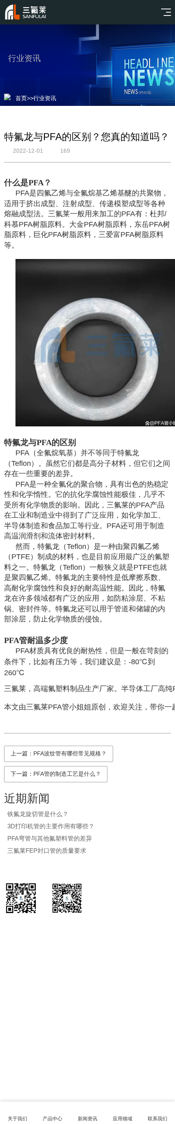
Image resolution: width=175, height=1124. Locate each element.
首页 (21, 98)
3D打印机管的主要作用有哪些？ (50, 826)
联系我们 (157, 1119)
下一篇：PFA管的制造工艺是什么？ (56, 774)
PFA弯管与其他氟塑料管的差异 (49, 838)
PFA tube (126, 1026)
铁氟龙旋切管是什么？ (37, 813)
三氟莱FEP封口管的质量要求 (46, 850)
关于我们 (17, 1119)
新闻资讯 (87, 1119)
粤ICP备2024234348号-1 (99, 1072)
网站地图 (87, 1092)
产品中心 (52, 1119)
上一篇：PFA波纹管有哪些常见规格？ (59, 753)
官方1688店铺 (24, 1026)
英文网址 (68, 1026)
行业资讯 (44, 98)
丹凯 (96, 1026)
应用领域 (122, 1119)
